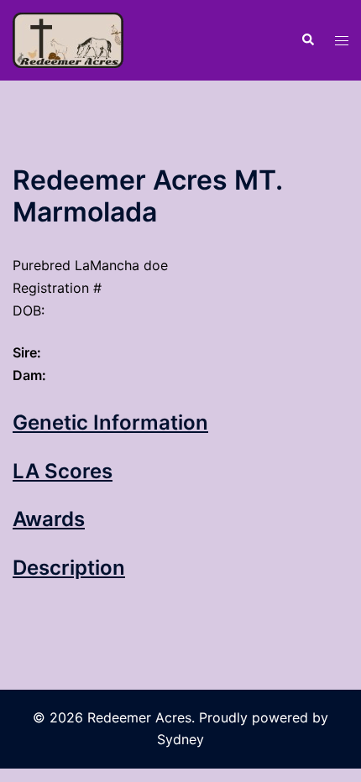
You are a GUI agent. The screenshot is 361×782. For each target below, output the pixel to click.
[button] (307, 40)
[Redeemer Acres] (68, 38)
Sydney (180, 739)
